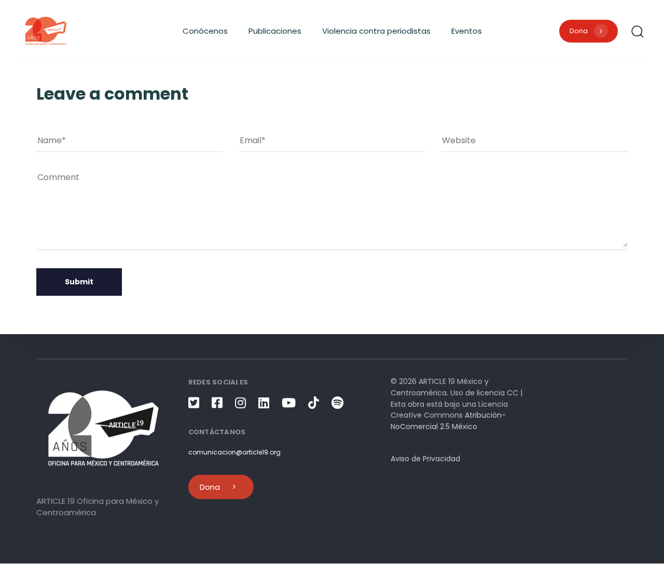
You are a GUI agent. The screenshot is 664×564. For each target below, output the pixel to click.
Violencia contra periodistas (376, 30)
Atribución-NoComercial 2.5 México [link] (448, 421)
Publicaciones (274, 30)
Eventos (466, 30)
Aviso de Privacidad (425, 459)
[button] (637, 31)
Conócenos (205, 30)
